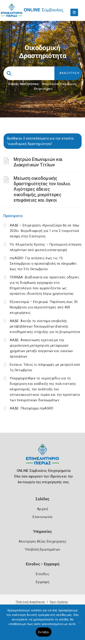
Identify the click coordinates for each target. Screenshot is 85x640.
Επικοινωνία (42, 517)
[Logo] (42, 457)
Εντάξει (43, 632)
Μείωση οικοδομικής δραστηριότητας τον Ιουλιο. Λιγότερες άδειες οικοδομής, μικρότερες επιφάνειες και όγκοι (42, 189)
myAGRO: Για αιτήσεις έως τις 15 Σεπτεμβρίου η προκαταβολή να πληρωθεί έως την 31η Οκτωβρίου (43, 263)
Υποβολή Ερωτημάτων (42, 549)
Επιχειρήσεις (43, 88)
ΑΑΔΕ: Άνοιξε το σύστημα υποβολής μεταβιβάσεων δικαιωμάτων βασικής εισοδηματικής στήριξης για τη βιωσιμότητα (45, 326)
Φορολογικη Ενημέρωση (59, 84)
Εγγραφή (42, 582)
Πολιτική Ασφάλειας (30, 602)
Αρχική (42, 509)
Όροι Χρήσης (59, 602)
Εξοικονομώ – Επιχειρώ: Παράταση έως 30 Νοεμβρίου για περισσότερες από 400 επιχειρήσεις (44, 307)
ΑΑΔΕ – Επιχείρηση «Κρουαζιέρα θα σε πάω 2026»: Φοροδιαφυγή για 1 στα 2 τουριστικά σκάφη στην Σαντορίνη (44, 230)
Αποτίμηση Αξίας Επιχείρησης (42, 541)
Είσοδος (42, 574)
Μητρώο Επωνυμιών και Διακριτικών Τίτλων (38, 162)
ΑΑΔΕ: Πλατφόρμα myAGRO (31, 408)
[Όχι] (79, 624)
